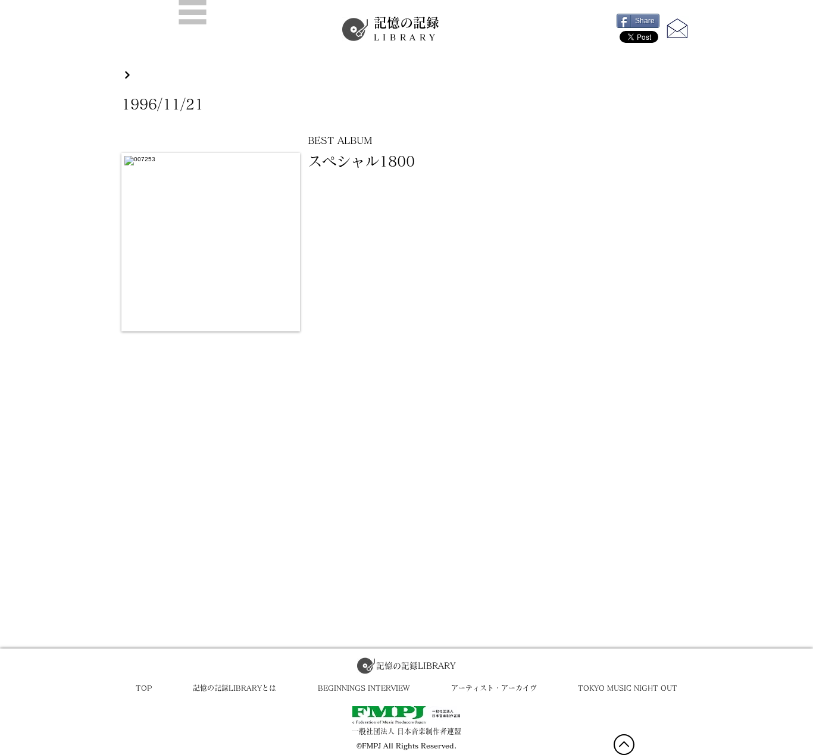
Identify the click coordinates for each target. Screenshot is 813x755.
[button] (193, 12)
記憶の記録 (406, 29)
